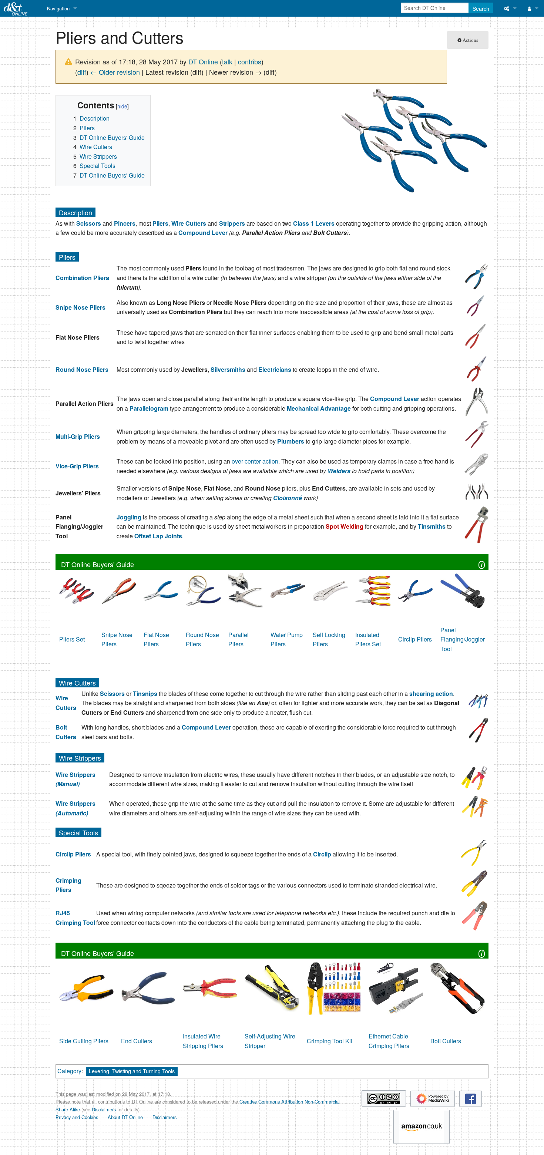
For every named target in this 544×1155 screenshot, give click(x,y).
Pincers (124, 223)
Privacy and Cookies (77, 1117)
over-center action (255, 461)
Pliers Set (72, 639)
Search (481, 8)
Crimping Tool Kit (329, 1041)
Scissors (88, 223)
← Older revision (115, 72)
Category (69, 1071)
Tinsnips (145, 693)
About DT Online (125, 1117)
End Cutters (136, 1041)
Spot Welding (344, 526)
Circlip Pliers (415, 639)
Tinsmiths (432, 526)
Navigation (58, 8)
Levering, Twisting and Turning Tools (132, 1071)
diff (81, 72)
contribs (249, 61)
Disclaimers (104, 1109)
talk (227, 61)
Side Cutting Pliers (83, 1041)
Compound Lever (203, 232)
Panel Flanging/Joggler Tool (462, 639)
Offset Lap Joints (158, 536)
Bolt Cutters (445, 1041)
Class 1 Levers (314, 223)
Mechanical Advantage (319, 408)
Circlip (322, 854)
